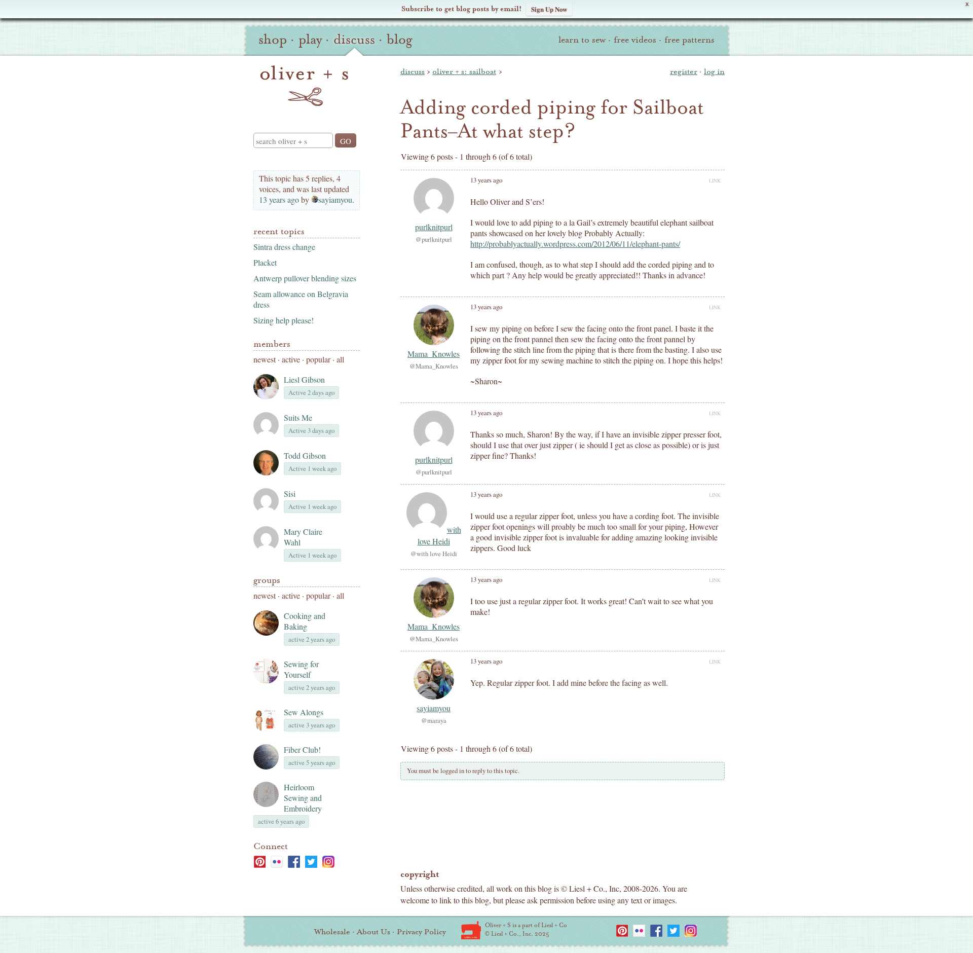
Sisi (289, 493)
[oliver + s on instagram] (328, 862)
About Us (373, 932)
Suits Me (298, 417)
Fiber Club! (302, 749)
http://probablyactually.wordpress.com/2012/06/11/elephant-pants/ (575, 243)
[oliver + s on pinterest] (259, 862)
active (291, 359)
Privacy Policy (421, 932)
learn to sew (582, 40)
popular (318, 359)
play (310, 39)
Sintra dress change (284, 246)
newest (264, 359)
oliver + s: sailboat (464, 71)
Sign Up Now (549, 9)
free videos (635, 40)
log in (714, 71)
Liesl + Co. (471, 930)
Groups (266, 580)
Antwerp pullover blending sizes (304, 278)
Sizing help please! (283, 320)
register (683, 71)
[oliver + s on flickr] (277, 862)
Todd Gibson (305, 455)
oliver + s (304, 85)
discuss (354, 39)
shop (272, 39)
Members (271, 344)
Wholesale (332, 932)
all (340, 359)
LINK (715, 180)
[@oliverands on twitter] (311, 862)
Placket (265, 262)
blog (400, 39)
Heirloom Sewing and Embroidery (303, 798)
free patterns (689, 40)
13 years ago (279, 199)
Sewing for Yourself (301, 669)
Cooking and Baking (304, 621)
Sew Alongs (303, 712)
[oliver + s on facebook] (294, 862)
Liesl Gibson (304, 379)
